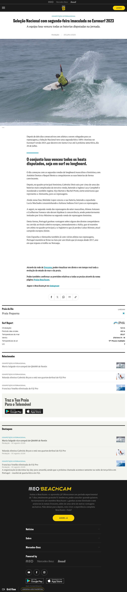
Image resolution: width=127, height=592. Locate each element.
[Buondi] (73, 2)
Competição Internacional (14, 363)
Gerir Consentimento (34, 586)
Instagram (54, 286)
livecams (48, 267)
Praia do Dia (7, 308)
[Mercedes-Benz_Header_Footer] (62, 2)
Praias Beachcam (41, 280)
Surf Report (7, 322)
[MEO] (50, 2)
